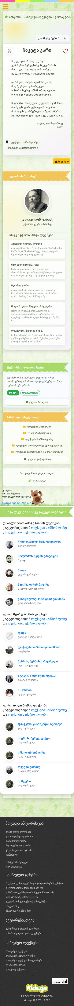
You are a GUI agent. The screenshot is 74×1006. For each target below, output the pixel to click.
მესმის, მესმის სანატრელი (38, 661)
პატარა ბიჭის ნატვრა (33, 584)
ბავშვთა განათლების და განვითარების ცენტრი (35, 883)
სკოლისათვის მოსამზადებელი (24, 887)
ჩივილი (63, 161)
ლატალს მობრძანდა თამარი (39, 647)
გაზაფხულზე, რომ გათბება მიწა (41, 599)
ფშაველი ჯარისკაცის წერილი (40, 724)
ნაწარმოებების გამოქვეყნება (24, 933)
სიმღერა (24, 781)
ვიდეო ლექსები (15, 969)
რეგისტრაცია (30, 392)
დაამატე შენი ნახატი (52, 38)
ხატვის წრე (12, 906)
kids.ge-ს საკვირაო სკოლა (22, 896)
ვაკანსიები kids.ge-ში (19, 850)
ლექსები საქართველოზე (23, 147)
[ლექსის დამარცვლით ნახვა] (9, 50)
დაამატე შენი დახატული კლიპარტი (20, 502)
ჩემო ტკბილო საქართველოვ (39, 541)
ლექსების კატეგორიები (20, 955)
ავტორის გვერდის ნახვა (37, 224)
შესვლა (13, 392)
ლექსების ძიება (15, 964)
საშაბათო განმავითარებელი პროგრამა (30, 892)
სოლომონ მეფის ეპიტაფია (38, 556)
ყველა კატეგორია (39, 459)
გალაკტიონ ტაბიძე (50, 123)
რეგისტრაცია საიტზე (18, 845)
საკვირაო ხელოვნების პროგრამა (26, 901)
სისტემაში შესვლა (17, 862)
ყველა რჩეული (38, 402)
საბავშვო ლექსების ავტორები (24, 960)
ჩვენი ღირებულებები (18, 831)
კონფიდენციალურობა (19, 836)
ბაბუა (22, 570)
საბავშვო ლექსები (38, 17)
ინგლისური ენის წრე (18, 910)
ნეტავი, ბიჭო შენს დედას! (37, 675)
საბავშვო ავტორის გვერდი (22, 928)
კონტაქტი (12, 854)
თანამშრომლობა (16, 840)
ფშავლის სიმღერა (31, 752)
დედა (22, 633)
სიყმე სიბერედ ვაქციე (34, 738)
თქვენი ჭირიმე (29, 767)
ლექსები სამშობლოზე (24, 142)
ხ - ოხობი (25, 690)
